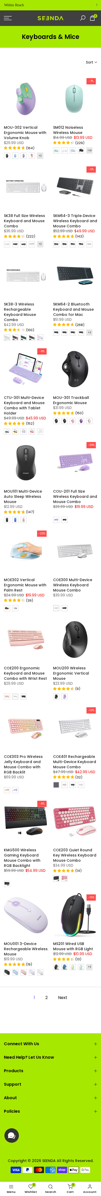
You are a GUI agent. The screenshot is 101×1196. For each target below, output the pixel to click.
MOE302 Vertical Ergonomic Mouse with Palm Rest (25, 585)
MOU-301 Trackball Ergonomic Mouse (71, 400)
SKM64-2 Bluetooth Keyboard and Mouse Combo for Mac (73, 309)
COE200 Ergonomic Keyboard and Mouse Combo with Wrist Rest (25, 673)
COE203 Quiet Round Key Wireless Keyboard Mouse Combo (74, 855)
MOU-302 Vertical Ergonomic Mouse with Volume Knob (25, 132)
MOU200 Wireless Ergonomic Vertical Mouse (71, 673)
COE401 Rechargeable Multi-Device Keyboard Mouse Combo (74, 762)
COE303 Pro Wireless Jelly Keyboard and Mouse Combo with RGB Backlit (23, 764)
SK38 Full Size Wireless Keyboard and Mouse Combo (24, 221)
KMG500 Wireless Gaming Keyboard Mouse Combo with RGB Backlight (22, 857)
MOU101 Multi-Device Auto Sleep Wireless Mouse (23, 496)
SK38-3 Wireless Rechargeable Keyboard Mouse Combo (20, 312)
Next (62, 998)
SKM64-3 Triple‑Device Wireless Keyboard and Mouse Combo (75, 221)
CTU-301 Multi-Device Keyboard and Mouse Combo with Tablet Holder (24, 405)
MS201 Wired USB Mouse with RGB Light (73, 946)
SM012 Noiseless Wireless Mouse (68, 130)
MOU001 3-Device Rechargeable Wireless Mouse (26, 949)
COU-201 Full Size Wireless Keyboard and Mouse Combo (75, 496)
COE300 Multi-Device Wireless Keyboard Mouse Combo (72, 585)
